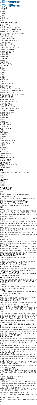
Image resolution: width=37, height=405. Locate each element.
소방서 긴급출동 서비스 (7, 37)
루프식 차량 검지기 (6, 44)
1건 (3, 164)
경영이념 (3, 13)
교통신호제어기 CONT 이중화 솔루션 (11, 29)
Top (1, 207)
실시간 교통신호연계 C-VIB (8, 40)
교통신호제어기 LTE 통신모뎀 (9, 31)
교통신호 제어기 (5, 24)
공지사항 (3, 60)
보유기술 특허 (4, 55)
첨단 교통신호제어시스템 (9, 22)
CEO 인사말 (3, 10)
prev (1, 174)
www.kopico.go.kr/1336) (21, 392)
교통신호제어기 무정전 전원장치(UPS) (12, 33)
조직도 (2, 15)
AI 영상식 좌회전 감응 (6, 35)
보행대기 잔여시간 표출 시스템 (9, 47)
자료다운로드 (4, 62)
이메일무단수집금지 (12, 194)
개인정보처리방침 (24, 194)
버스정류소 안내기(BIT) (7, 49)
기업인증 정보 (4, 56)
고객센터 (4, 58)
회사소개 (4, 8)
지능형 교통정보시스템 (8, 38)
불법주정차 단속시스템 (7, 51)
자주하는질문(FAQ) (6, 64)
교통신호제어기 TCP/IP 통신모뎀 (10, 28)
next (1, 175)
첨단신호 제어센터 (5, 26)
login (1, 67)
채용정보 (3, 17)
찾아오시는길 (4, 19)
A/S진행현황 (4, 65)
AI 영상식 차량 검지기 (6, 42)
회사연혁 (3, 11)
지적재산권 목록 (6, 53)
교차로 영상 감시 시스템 (7, 46)
